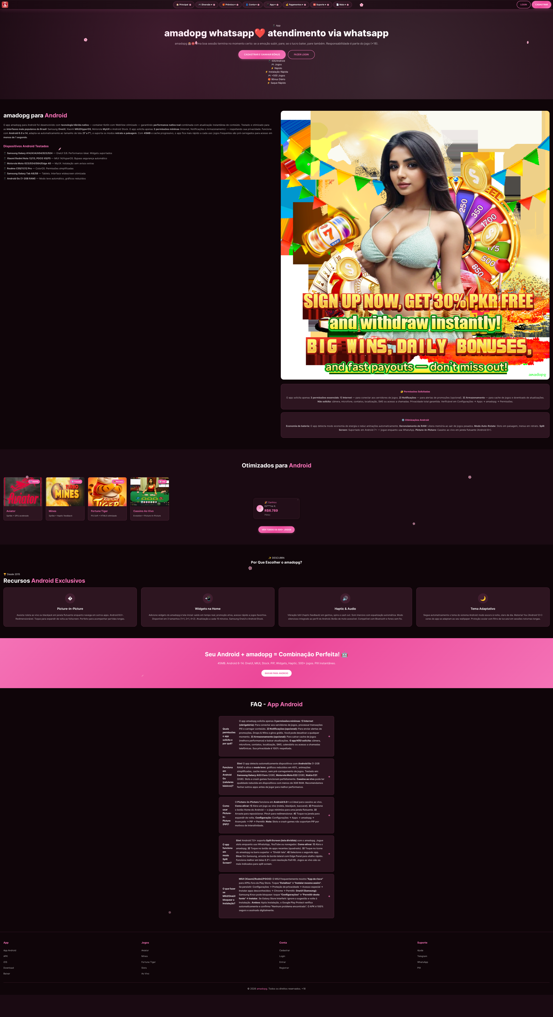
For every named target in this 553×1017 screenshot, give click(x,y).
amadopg (262, 988)
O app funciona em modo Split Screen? (273, 852)
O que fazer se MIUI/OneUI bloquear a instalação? (273, 894)
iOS (5, 962)
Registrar (284, 967)
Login (523, 4)
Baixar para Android (276, 673)
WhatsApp (422, 962)
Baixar (6, 973)
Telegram (422, 956)
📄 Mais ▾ (341, 4)
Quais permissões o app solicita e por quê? (273, 735)
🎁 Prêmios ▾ (228, 4)
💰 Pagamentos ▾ (294, 4)
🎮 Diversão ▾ (205, 4)
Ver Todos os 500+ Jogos (276, 529)
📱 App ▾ (271, 4)
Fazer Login (301, 54)
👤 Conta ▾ (251, 4)
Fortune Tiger (148, 962)
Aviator (145, 950)
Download (8, 967)
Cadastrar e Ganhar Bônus (262, 54)
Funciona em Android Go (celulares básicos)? (273, 775)
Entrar (282, 962)
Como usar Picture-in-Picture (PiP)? (273, 813)
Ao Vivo (145, 973)
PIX (419, 967)
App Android (9, 950)
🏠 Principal (182, 4)
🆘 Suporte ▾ (319, 4)
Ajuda (420, 950)
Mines (144, 956)
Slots (144, 967)
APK (5, 956)
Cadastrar (541, 4)
